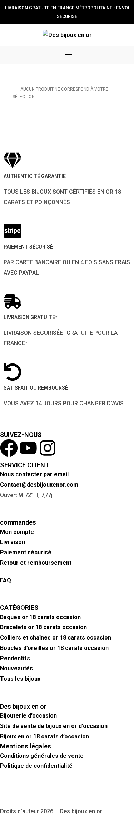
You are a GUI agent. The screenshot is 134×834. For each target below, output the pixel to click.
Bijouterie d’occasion (28, 715)
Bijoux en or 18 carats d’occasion (44, 736)
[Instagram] (47, 448)
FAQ (5, 580)
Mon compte (17, 532)
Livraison (12, 542)
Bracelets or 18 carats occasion (43, 627)
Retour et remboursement (36, 562)
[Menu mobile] (68, 55)
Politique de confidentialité (36, 765)
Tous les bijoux (20, 678)
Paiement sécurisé (25, 552)
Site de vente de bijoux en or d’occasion (54, 726)
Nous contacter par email (34, 474)
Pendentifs (15, 658)
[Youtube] (28, 448)
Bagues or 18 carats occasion (40, 617)
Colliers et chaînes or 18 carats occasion (55, 637)
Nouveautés (16, 668)
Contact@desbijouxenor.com (39, 484)
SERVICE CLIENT (24, 465)
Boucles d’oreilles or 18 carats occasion (54, 648)
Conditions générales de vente (42, 755)
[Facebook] (9, 448)
